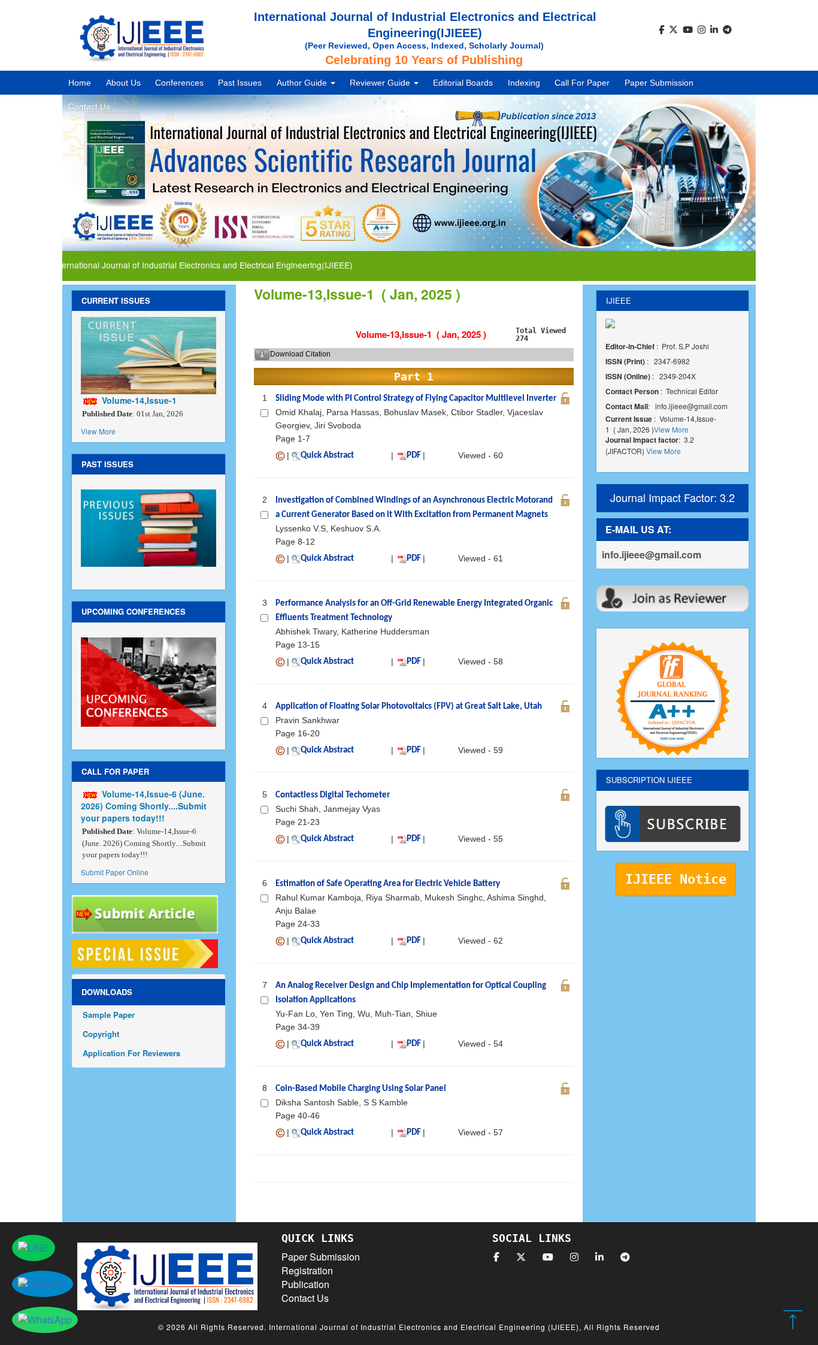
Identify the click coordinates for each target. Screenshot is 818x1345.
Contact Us (89, 106)
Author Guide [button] (303, 82)
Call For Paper (582, 82)
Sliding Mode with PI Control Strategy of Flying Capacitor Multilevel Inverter (415, 398)
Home (79, 82)
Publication (305, 1284)
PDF (414, 455)
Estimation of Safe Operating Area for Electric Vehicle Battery (387, 883)
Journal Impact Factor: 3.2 (672, 497)
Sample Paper (109, 1014)
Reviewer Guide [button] (381, 82)
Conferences (179, 82)
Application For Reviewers (131, 1053)
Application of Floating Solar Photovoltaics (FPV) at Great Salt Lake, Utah (408, 706)
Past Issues (240, 82)
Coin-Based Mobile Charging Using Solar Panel (360, 1088)
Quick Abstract (327, 455)
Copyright (101, 1033)
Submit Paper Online (115, 872)
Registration (307, 1270)
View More (98, 431)
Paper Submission (659, 82)
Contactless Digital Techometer (332, 795)
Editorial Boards (463, 82)
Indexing (524, 82)
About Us (123, 82)
